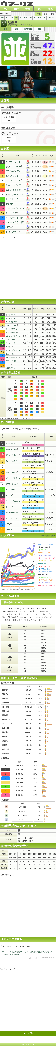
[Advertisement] (28, 267)
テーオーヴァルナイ (15, 208)
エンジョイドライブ (15, 190)
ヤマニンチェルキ (14, 194)
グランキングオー (14, 171)
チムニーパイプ (13, 185)
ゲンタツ (10, 204)
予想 (28, 8)
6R (25, 18)
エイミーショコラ (14, 218)
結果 (17, 29)
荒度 (39, 29)
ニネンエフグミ (13, 180)
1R (2, 18)
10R (44, 18)
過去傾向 (28, 29)
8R (35, 18)
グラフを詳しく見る (48, 536)
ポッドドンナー (13, 166)
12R (53, 18)
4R (16, 18)
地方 (50, 8)
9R (39, 18)
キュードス (11, 213)
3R (11, 18)
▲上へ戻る (28, 1033)
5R (21, 18)
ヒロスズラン (12, 232)
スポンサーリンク (7, 237)
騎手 (17, 8)
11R (49, 18)
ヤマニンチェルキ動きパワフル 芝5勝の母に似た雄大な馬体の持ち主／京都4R (28, 955)
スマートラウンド (14, 222)
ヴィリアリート (13, 162)
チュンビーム (12, 199)
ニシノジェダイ (13, 176)
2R (7, 18)
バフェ (9, 227)
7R (30, 18)
